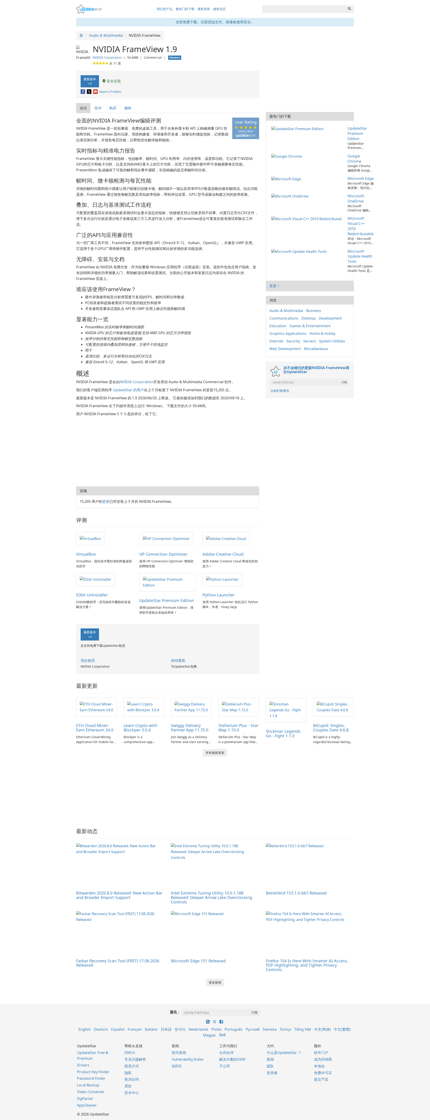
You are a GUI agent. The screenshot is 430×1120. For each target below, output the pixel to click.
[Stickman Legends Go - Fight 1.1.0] (286, 709)
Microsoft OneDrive (356, 198)
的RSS (177, 1066)
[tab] (83, 108)
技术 (98, 107)
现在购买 (88, 660)
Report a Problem (110, 92)
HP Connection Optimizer (163, 554)
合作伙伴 (226, 1052)
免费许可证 (323, 1072)
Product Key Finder (93, 1071)
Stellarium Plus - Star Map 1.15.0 (238, 728)
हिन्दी (222, 1035)
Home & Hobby (322, 333)
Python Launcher (218, 595)
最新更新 (204, 9)
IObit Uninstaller (92, 595)
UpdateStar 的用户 (128, 389)
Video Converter (91, 1091)
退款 (128, 1085)
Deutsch (101, 1029)
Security (293, 341)
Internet (276, 341)
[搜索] (349, 9)
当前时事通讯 (279, 391)
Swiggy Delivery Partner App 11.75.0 (189, 728)
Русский (253, 1029)
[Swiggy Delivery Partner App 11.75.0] (191, 707)
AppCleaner (87, 1105)
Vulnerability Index (187, 1059)
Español (118, 1029)
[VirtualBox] (90, 538)
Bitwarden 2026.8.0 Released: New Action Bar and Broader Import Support (119, 895)
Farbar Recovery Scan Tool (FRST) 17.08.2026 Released (117, 963)
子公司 (224, 1066)
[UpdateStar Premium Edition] (167, 582)
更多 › (274, 285)
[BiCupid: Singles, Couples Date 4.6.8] (333, 707)
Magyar (209, 1035)
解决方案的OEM (232, 1059)
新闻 (270, 1059)
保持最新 (178, 660)
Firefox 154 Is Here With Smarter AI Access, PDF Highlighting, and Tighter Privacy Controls (307, 965)
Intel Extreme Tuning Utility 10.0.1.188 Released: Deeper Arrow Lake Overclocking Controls (211, 897)
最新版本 (90, 81)
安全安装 (113, 81)
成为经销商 (323, 1059)
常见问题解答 (135, 1059)
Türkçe (285, 1029)
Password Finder (91, 1078)
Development (330, 318)
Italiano (151, 1029)
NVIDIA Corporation (107, 57)
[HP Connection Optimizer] (166, 538)
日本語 (166, 1029)
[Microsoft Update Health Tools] (300, 251)
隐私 (128, 1072)
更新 (106, 501)
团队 (270, 1066)
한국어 (180, 1029)
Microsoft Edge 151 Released (198, 960)
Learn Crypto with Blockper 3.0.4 (140, 728)
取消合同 (132, 1079)
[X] (89, 92)
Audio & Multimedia (286, 310)
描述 (83, 107)
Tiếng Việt (302, 1029)
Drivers (83, 1065)
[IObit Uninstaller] (95, 579)
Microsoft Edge (361, 178)
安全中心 (132, 1092)
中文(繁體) (342, 1029)
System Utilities (332, 341)
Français (135, 1029)
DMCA (130, 1052)
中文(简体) (322, 1029)
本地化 (319, 1066)
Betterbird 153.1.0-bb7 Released (296, 893)
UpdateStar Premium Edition (166, 600)
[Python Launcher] (222, 579)
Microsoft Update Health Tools (360, 256)
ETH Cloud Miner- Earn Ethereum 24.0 (94, 728)
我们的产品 (164, 9)
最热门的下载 (185, 9)
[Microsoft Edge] (287, 178)
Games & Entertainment (310, 325)
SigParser (85, 1098)
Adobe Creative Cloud (222, 554)
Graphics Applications (287, 333)
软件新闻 (179, 1052)
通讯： (175, 1012)
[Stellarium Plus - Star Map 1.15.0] (239, 707)
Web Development (285, 348)
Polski (216, 1029)
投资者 (272, 1072)
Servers (309, 341)
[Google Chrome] (287, 156)
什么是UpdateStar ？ (284, 1052)
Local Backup (88, 1085)
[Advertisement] (167, 450)
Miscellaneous (316, 348)
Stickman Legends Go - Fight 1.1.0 (283, 733)
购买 (112, 107)
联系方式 (132, 1066)
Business (313, 310)
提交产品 (321, 1079)
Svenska (270, 1029)
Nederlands (198, 1029)
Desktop (308, 318)
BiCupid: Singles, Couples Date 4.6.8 (330, 728)
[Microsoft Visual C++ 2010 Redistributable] (307, 218)
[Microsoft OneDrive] (290, 195)
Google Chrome (354, 159)
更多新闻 (215, 982)
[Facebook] (83, 92)
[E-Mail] (95, 92)
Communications (283, 318)
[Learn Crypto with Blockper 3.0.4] (144, 707)
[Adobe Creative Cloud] (226, 538)
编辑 (127, 107)
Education (277, 325)
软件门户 (321, 1052)
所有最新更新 (215, 752)
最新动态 (219, 9)
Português (234, 1029)
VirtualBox (86, 554)
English (84, 1029)
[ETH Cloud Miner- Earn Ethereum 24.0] (96, 707)
